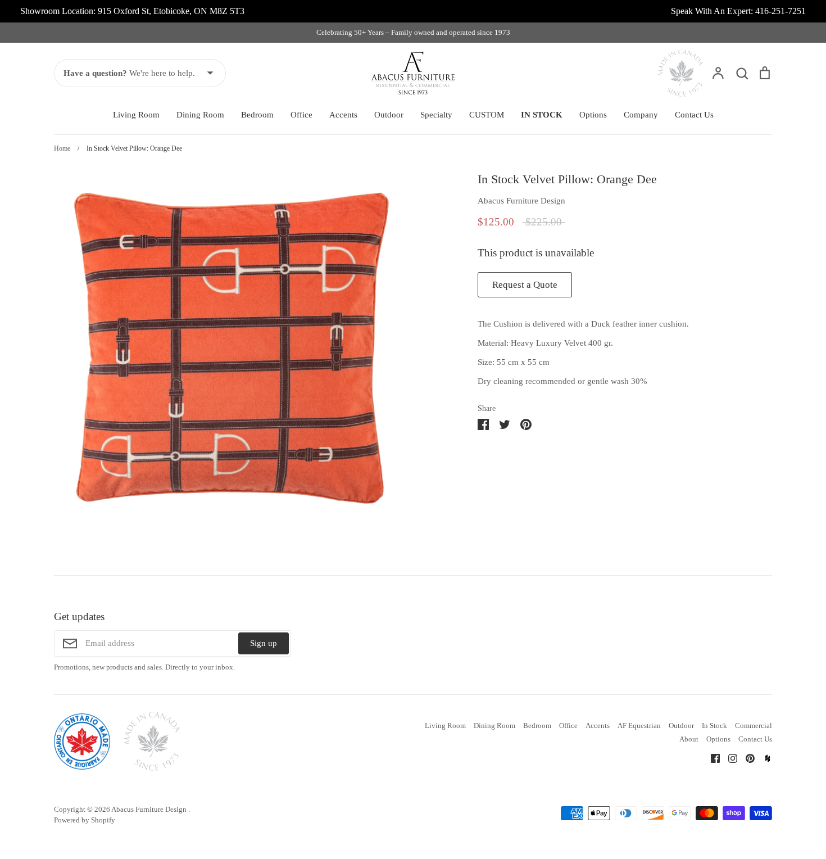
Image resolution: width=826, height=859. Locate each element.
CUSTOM (486, 114)
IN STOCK (541, 114)
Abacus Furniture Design (521, 200)
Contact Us (694, 114)
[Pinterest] (746, 757)
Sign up (263, 643)
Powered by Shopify (84, 820)
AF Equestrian (639, 725)
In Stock (714, 725)
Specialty (436, 114)
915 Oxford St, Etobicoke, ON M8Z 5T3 (171, 11)
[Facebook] (711, 757)
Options (593, 114)
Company (641, 114)
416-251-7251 (780, 11)
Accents (343, 114)
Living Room (136, 114)
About (688, 739)
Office (301, 114)
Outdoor (388, 114)
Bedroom (257, 114)
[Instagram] (728, 757)
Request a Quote (524, 284)
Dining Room (200, 114)
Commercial (753, 725)
